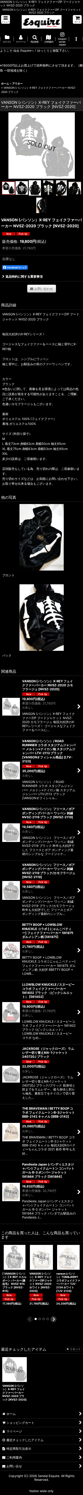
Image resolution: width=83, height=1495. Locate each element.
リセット (75, 1349)
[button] (5, 19)
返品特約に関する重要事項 (24, 276)
